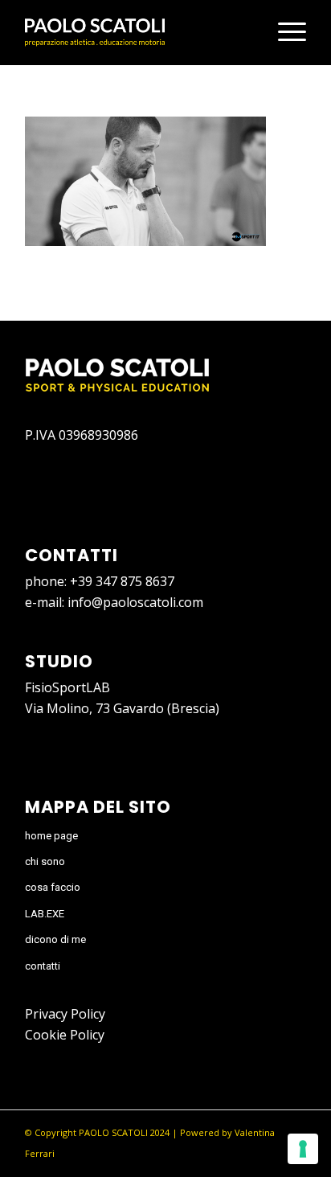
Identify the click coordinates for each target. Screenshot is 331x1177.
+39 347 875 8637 (122, 581)
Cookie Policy (64, 1035)
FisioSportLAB (67, 687)
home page (51, 836)
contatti (42, 966)
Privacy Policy (65, 1014)
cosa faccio (52, 887)
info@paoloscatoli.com (135, 602)
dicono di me (55, 939)
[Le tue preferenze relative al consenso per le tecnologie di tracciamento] (303, 1149)
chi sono (45, 861)
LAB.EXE (44, 914)
